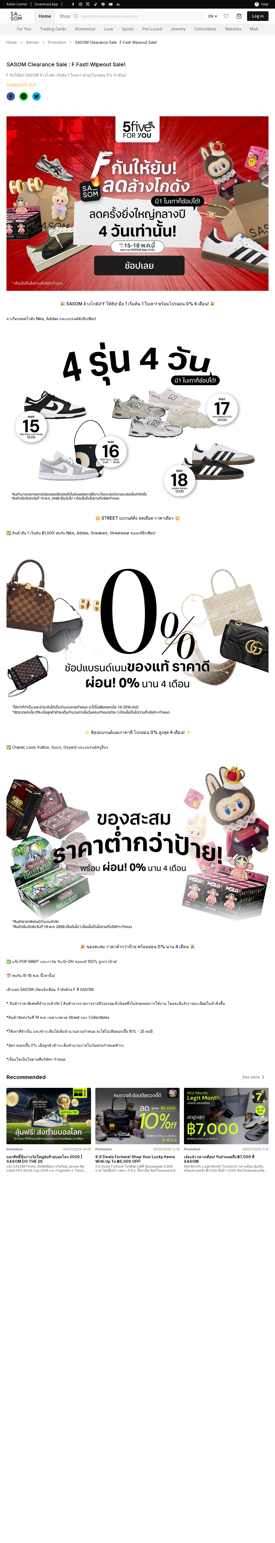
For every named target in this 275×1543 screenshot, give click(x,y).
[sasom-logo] (16, 16)
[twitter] (36, 96)
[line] (23, 96)
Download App (46, 4)
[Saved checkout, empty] (239, 16)
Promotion (57, 42)
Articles (32, 42)
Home (45, 16)
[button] (137, 16)
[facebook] (10, 96)
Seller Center (16, 4)
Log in (258, 16)
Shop (65, 16)
